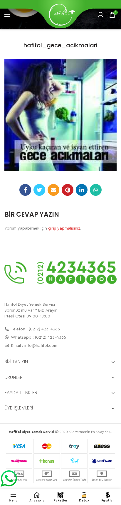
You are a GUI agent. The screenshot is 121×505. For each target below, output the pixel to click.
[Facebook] (25, 190)
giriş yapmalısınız (64, 228)
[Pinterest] (67, 190)
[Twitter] (39, 190)
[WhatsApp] (96, 190)
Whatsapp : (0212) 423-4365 (38, 337)
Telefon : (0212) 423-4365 (35, 329)
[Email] (53, 190)
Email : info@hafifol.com (33, 346)
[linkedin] (82, 190)
